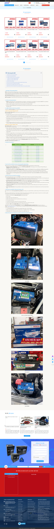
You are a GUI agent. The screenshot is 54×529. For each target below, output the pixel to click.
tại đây (19, 140)
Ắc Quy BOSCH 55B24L (18, 149)
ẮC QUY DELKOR (20, 506)
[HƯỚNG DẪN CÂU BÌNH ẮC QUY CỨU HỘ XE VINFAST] (42, 420)
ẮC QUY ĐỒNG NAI (20, 501)
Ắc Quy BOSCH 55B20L (18, 147)
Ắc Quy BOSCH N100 (18, 161)
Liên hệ (37, 5)
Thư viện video (26, 5)
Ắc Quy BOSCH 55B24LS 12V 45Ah (44, 29)
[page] (4, 524)
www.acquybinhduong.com (12, 206)
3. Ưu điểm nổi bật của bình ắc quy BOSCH (12, 77)
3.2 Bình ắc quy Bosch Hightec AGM (12, 79)
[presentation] (5, 425)
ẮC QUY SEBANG (20, 520)
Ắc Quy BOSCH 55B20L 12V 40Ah (21, 29)
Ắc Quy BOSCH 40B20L (18, 146)
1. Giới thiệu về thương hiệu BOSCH (11, 74)
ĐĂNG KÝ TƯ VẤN (40, 461)
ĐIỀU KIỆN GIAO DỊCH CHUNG (31, 511)
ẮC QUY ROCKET (20, 504)
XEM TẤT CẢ (27, 435)
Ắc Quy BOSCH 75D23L (18, 155)
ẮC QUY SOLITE (20, 512)
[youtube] (6, 524)
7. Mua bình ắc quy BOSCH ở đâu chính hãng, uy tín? (14, 84)
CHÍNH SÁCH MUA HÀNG (31, 506)
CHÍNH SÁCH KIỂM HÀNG (31, 509)
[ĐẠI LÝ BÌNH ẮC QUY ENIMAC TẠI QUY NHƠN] (12, 420)
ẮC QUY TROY (20, 519)
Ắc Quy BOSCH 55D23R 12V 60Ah (21, 51)
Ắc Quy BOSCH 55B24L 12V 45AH (32, 29)
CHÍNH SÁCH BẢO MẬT (31, 501)
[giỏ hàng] (49, 2)
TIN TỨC (21, 5)
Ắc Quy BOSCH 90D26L (18, 158)
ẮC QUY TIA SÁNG (20, 511)
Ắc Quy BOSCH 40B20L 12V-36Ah (10, 29)
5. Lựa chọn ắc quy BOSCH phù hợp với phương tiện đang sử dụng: (16, 82)
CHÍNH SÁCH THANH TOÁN (31, 504)
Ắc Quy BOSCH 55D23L (18, 152)
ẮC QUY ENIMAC (20, 517)
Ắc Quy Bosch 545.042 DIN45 (18, 150)
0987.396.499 (7, 517)
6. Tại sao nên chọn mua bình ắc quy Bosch (13, 83)
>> (29, 62)
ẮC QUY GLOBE (20, 514)
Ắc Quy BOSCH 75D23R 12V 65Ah (44, 51)
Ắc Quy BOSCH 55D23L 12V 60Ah (32, 51)
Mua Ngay (37, 146)
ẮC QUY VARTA (20, 509)
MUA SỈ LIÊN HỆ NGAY (10, 37)
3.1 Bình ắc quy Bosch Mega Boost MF (12, 78)
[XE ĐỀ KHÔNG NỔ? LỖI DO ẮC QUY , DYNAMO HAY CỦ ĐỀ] (27, 420)
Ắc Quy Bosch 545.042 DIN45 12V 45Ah (10, 52)
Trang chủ (16, 5)
